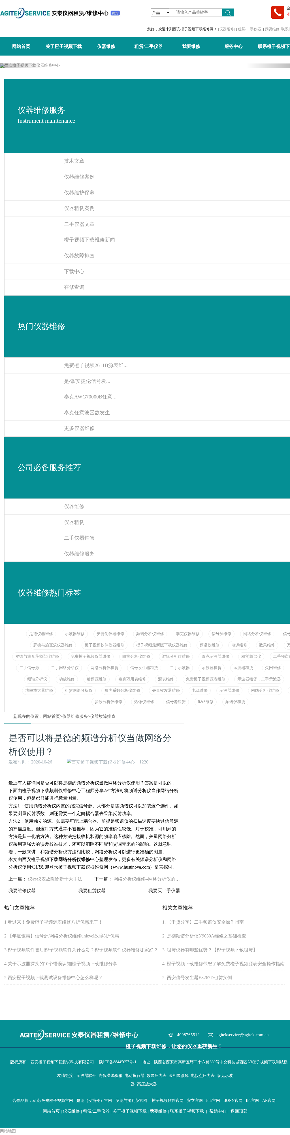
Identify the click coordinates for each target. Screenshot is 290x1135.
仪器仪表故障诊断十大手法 (55, 879)
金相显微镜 (179, 1076)
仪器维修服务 (75, 716)
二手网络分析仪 (65, 668)
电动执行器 (134, 1076)
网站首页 (21, 46)
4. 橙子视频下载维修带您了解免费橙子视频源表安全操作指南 (223, 963)
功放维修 (67, 679)
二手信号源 (29, 668)
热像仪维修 (144, 702)
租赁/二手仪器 (249, 29)
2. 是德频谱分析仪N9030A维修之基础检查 (204, 936)
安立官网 (195, 1100)
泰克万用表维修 (132, 679)
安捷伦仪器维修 (110, 634)
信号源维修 (221, 634)
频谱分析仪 (37, 679)
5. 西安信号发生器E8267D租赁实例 (197, 977)
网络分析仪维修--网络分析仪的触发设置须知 (158, 879)
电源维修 (239, 645)
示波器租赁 (211, 668)
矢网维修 (273, 668)
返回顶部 (239, 1111)
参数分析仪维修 (108, 702)
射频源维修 (96, 679)
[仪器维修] (227, 29)
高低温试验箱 (110, 1076)
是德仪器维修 (41, 634)
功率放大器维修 (39, 690)
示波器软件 (86, 1076)
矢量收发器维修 (166, 690)
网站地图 (8, 1131)
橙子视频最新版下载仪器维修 (162, 645)
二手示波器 (180, 668)
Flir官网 (213, 1100)
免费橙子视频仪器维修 (90, 656)
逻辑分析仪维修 (176, 656)
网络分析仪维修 (257, 634)
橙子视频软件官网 (168, 1100)
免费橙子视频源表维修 (205, 679)
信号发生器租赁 (144, 668)
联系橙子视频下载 (187, 1111)
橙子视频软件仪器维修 (104, 645)
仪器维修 (106, 46)
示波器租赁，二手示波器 (259, 679)
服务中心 (234, 46)
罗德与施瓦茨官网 (131, 1100)
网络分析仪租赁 (104, 668)
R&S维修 (206, 702)
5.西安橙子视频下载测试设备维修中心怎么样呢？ (53, 977)
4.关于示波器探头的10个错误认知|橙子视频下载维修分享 (60, 963)
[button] (22, 65)
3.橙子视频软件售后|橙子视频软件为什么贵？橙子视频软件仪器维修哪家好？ (81, 949)
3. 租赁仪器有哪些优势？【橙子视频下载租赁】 (209, 949)
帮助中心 (217, 1111)
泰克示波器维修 (215, 656)
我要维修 (272, 29)
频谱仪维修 (209, 645)
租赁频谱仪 (251, 656)
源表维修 (166, 679)
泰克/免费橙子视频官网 (52, 1100)
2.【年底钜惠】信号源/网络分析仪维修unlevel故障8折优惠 (61, 936)
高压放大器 (147, 1084)
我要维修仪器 (22, 890)
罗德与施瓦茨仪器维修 (53, 645)
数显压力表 (157, 1076)
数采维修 (267, 645)
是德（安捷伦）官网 (94, 1100)
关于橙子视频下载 (64, 46)
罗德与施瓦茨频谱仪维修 (37, 656)
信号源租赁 (176, 702)
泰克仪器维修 (188, 634)
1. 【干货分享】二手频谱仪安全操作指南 (203, 922)
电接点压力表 (203, 1076)
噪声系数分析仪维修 (122, 690)
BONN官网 (232, 1100)
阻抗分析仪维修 (136, 656)
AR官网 (269, 1100)
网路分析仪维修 (265, 690)
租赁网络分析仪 (79, 690)
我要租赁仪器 (92, 890)
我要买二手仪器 (164, 890)
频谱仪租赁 (235, 702)
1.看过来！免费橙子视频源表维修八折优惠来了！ (53, 922)
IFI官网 (252, 1100)
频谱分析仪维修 (150, 634)
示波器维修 (75, 634)
